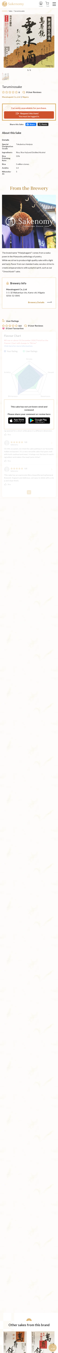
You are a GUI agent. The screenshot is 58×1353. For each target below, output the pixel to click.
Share (32, 124)
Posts (44, 124)
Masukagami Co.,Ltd (11, 97)
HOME (4, 11)
